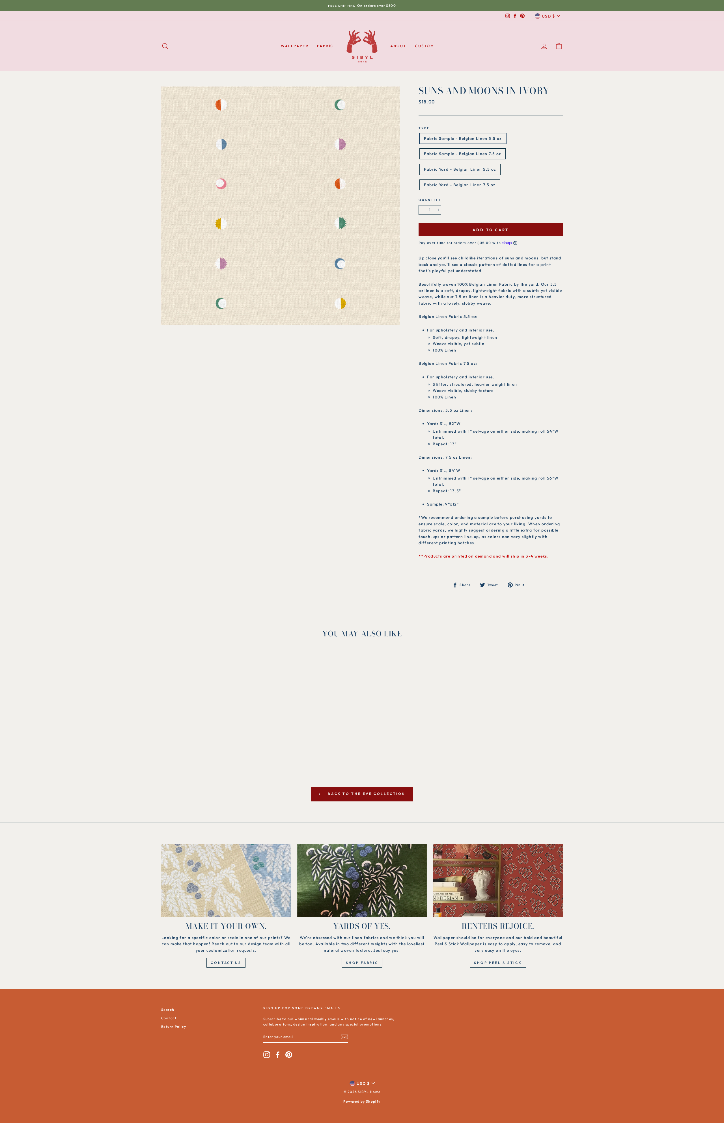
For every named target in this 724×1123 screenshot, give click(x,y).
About (398, 46)
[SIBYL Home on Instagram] (266, 1054)
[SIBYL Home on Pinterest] (288, 1054)
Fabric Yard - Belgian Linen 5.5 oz (460, 169)
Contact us (226, 963)
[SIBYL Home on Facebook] (277, 1054)
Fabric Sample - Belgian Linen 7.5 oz (462, 153)
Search (167, 1009)
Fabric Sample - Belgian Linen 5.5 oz (462, 138)
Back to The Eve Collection (366, 794)
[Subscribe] (344, 1036)
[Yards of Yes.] (362, 880)
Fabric (325, 46)
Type (424, 128)
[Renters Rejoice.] (498, 880)
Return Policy (173, 1026)
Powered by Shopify (361, 1101)
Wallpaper (295, 46)
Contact (169, 1018)
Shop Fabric (362, 963)
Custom (424, 46)
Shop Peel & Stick (498, 963)
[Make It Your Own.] (226, 880)
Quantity (430, 200)
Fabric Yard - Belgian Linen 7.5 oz (459, 184)
